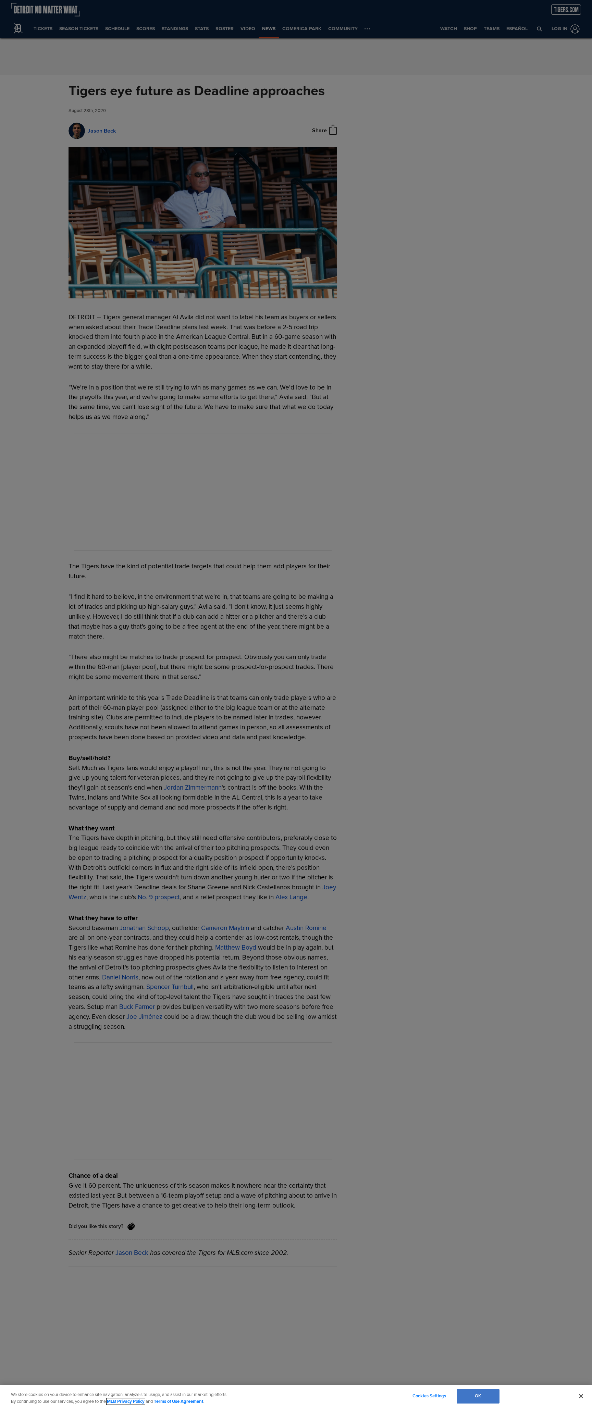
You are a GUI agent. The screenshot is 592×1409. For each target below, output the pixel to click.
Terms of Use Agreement (178, 1401)
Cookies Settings (429, 1396)
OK (478, 1396)
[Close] (581, 1396)
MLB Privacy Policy (126, 1401)
